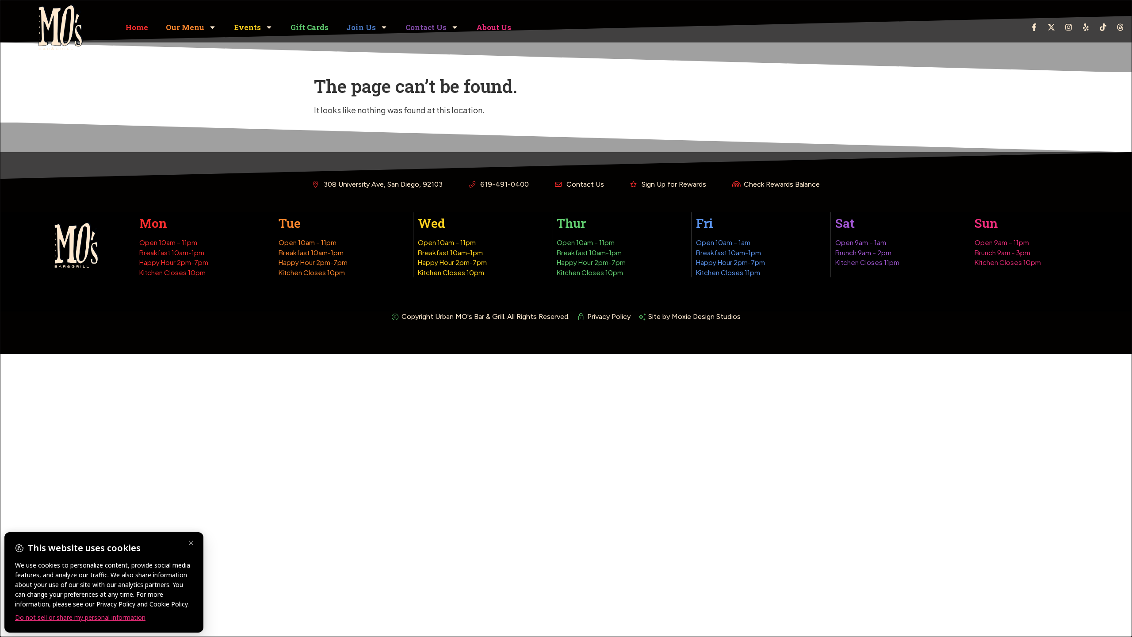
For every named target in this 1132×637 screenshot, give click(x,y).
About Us (493, 27)
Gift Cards (310, 27)
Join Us (361, 27)
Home (137, 27)
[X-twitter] (1051, 27)
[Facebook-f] (1033, 27)
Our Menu (185, 27)
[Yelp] (1085, 27)
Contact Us (426, 27)
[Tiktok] (1102, 27)
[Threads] (1120, 27)
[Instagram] (1068, 27)
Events (247, 27)
